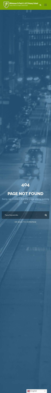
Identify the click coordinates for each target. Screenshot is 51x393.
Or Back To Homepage (25, 222)
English (33, 391)
